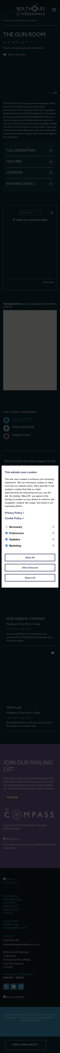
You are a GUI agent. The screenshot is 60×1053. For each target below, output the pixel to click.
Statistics (14, 539)
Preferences (16, 533)
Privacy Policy (14, 512)
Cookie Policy (14, 518)
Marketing (15, 545)
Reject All (30, 577)
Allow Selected (30, 567)
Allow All (30, 557)
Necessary (15, 526)
